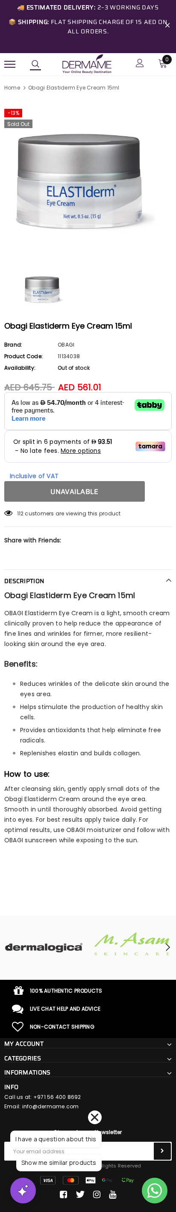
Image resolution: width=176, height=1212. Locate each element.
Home (12, 87)
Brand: (13, 344)
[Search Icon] (35, 64)
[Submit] (162, 1151)
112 (20, 513)
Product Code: (23, 356)
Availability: (19, 367)
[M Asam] (132, 944)
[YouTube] (112, 1194)
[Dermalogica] (44, 948)
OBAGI (66, 344)
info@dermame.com (50, 1106)
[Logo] (86, 63)
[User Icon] (140, 64)
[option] (88, 179)
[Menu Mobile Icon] (9, 64)
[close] (167, 26)
